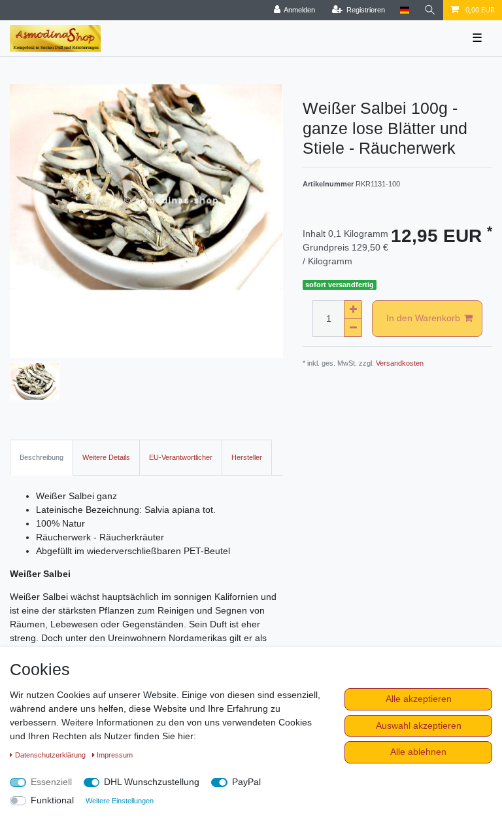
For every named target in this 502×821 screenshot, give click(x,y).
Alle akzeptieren (419, 698)
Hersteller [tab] (246, 457)
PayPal (246, 782)
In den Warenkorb (423, 318)
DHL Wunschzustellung (151, 782)
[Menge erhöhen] (353, 309)
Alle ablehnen (418, 751)
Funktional (52, 800)
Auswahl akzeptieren (418, 725)
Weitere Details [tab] (106, 457)
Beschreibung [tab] (41, 457)
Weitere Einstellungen (120, 801)
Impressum (115, 755)
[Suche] (430, 10)
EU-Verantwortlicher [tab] (180, 457)
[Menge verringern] (353, 328)
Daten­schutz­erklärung (51, 755)
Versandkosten (400, 363)
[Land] (404, 10)
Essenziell (51, 782)
